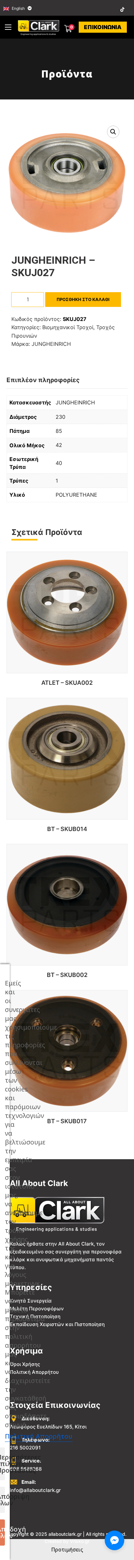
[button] (113, 132)
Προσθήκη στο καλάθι (83, 299)
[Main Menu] (8, 27)
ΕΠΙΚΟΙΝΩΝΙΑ (103, 27)
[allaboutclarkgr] (39, 27)
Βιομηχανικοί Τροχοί (67, 327)
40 (59, 463)
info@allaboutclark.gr (35, 1490)
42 (59, 445)
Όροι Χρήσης (25, 1364)
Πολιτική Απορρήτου (34, 1372)
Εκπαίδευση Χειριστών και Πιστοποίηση (57, 1324)
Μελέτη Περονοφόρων (37, 1308)
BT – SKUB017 (67, 1121)
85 (59, 431)
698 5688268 (26, 1469)
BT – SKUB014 (67, 828)
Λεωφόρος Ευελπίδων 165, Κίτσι (48, 1427)
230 (60, 417)
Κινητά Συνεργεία (31, 1301)
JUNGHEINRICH (51, 344)
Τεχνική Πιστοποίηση (35, 1316)
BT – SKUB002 (67, 974)
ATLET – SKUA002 (67, 682)
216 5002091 (25, 1448)
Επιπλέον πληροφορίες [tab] (43, 380)
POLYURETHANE (76, 494)
